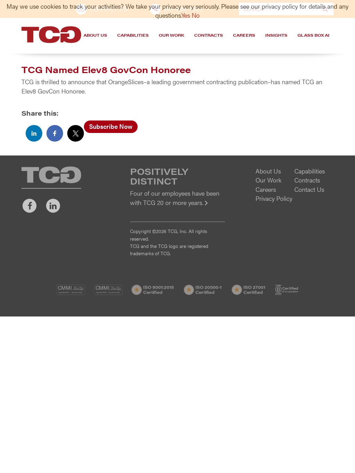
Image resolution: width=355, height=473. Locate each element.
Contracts (208, 35)
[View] (177, 207)
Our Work (171, 35)
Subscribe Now (110, 126)
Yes (185, 15)
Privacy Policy (274, 198)
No (196, 15)
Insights (276, 35)
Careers (244, 35)
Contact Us (309, 189)
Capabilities (133, 35)
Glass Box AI (313, 35)
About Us (95, 35)
